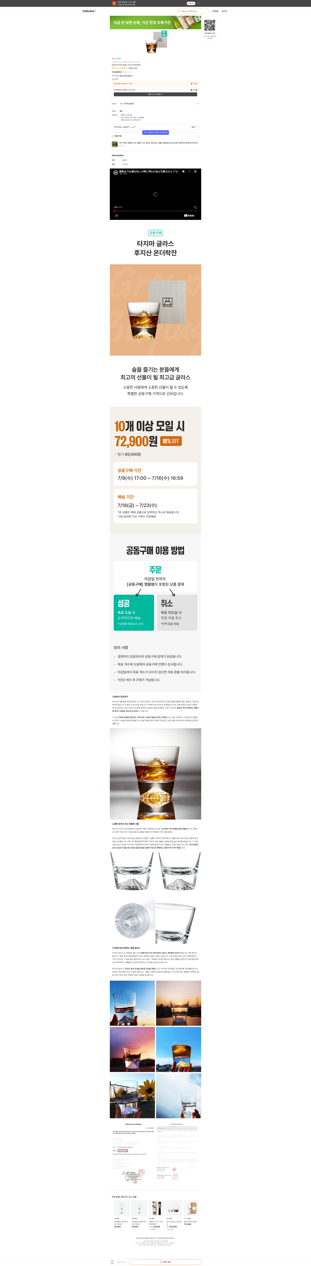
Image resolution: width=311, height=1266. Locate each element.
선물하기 (123, 1262)
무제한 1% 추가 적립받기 (155, 94)
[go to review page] (198, 136)
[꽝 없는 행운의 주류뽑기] (155, 22)
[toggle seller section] (197, 103)
